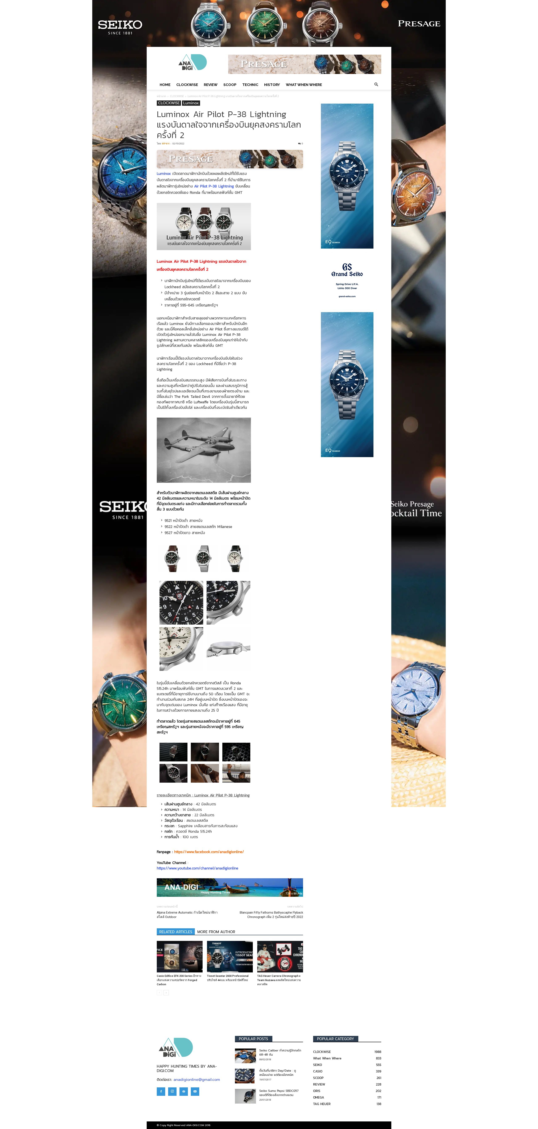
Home (165, 85)
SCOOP (229, 85)
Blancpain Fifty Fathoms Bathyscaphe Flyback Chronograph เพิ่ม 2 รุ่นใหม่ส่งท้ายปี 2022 (271, 915)
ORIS (316, 1090)
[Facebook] (161, 1091)
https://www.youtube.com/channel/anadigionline (197, 868)
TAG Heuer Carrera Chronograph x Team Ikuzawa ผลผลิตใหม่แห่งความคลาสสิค (279, 980)
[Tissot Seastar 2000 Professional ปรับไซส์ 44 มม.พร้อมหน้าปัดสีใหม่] (230, 956)
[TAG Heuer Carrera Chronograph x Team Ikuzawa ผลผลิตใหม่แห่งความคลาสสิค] (280, 956)
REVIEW (211, 85)
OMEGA (318, 1097)
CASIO (317, 1071)
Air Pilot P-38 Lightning (214, 186)
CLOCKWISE (187, 85)
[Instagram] (172, 1091)
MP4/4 (165, 143)
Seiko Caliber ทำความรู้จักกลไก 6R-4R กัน (280, 1052)
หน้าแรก (161, 96)
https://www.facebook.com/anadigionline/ (209, 852)
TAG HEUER (322, 1103)
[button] (376, 85)
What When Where (304, 85)
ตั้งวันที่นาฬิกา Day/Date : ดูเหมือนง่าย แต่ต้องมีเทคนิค (277, 1072)
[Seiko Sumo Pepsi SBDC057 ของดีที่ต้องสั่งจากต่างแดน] (245, 1096)
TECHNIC (250, 85)
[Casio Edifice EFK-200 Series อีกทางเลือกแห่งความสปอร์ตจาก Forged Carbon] (180, 956)
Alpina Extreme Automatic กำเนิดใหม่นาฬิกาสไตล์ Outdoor (187, 915)
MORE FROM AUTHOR (216, 932)
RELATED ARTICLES (175, 932)
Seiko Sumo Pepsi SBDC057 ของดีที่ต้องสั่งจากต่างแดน (279, 1093)
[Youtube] (195, 1091)
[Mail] (183, 1091)
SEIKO (317, 1064)
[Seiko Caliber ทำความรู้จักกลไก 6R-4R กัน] (245, 1056)
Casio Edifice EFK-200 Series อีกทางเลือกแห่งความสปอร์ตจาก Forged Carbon (179, 980)
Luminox (191, 103)
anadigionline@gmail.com (197, 1080)
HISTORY (272, 85)
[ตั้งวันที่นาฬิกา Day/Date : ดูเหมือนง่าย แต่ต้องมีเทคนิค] (244, 1076)
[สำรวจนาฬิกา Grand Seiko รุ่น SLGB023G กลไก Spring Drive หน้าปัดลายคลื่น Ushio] (347, 280)
